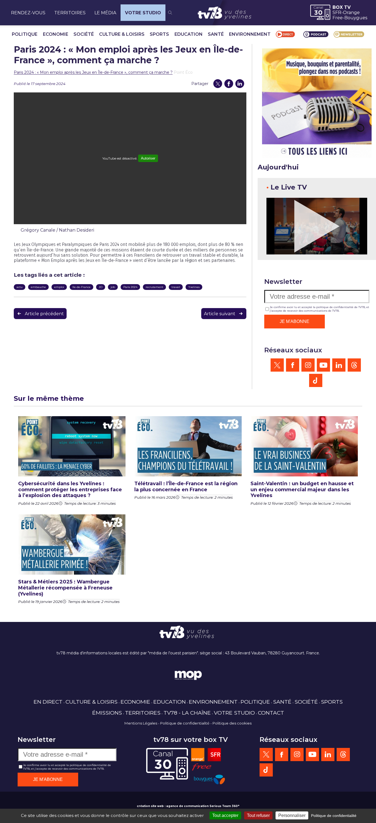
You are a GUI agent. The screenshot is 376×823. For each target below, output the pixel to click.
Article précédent (44, 313)
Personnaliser (292, 815)
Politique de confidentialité (184, 723)
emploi (59, 287)
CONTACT (271, 712)
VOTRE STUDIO (143, 12)
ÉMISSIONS (107, 712)
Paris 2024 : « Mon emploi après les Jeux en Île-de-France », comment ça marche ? (93, 72)
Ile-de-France (81, 287)
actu (20, 287)
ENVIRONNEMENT (250, 34)
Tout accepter (225, 815)
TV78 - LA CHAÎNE (187, 712)
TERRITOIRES (70, 12)
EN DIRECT (48, 701)
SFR (337, 12)
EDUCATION (189, 34)
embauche (38, 287)
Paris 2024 (130, 287)
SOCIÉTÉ (83, 34)
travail (175, 287)
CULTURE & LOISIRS (122, 34)
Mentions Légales (140, 723)
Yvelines (194, 287)
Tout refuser (258, 815)
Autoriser (148, 158)
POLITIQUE (24, 34)
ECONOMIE (55, 34)
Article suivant (219, 313)
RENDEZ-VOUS (28, 12)
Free (338, 17)
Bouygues (355, 17)
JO (100, 287)
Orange (351, 12)
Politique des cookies (232, 723)
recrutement (154, 287)
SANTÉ (216, 34)
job (113, 287)
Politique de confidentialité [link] (333, 815)
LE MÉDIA (105, 12)
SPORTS (159, 34)
